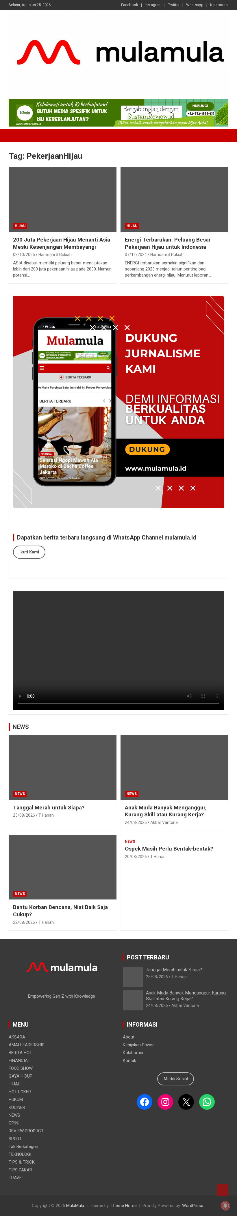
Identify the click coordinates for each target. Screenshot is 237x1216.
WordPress (192, 1205)
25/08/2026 (24, 815)
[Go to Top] (222, 1190)
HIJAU (20, 226)
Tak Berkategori (23, 1146)
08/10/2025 (24, 254)
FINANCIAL (19, 1060)
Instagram (153, 5)
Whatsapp (194, 5)
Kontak (129, 1060)
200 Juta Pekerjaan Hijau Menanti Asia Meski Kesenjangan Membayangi (61, 243)
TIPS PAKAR (20, 1170)
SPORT (15, 1138)
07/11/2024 (136, 254)
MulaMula (75, 1205)
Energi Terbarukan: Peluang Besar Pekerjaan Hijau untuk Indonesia (168, 243)
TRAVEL (16, 1177)
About (128, 1037)
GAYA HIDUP (20, 1076)
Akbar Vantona (164, 822)
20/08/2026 (136, 856)
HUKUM (16, 1099)
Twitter (173, 5)
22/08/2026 (24, 922)
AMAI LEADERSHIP (27, 1044)
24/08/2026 (136, 822)
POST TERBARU (148, 957)
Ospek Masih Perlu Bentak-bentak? (169, 848)
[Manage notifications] (225, 1205)
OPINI (14, 1123)
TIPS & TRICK (22, 1162)
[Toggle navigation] (16, 135)
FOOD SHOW (21, 1068)
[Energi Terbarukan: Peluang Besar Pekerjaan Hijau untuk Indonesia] (174, 199)
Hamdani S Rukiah (55, 254)
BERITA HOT (20, 1052)
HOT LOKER (20, 1091)
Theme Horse (124, 1205)
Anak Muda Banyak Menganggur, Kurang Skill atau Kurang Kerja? (166, 811)
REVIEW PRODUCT (26, 1130)
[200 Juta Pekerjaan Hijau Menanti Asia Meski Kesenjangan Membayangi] (62, 199)
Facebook (129, 5)
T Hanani (46, 815)
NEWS (21, 726)
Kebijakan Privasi (138, 1044)
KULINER (17, 1107)
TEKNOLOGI (20, 1154)
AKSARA (17, 1037)
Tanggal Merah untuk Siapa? (48, 807)
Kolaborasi (219, 5)
